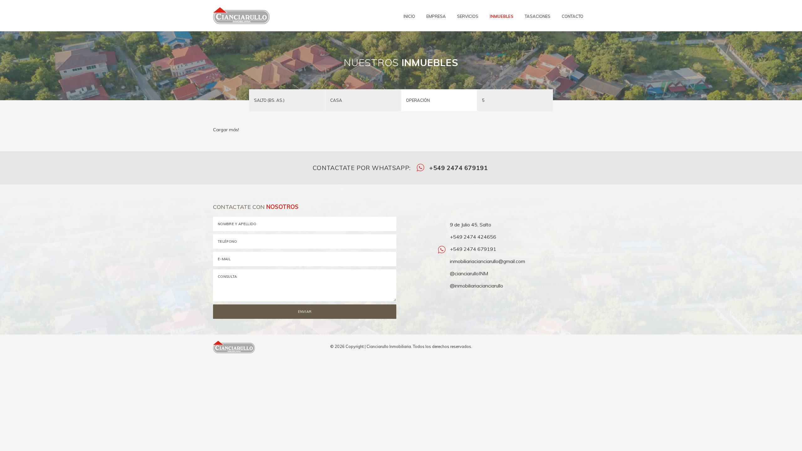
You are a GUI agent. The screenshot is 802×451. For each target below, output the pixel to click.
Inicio (409, 16)
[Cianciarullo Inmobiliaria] (239, 15)
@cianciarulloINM (468, 273)
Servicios (467, 16)
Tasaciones (537, 16)
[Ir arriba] (586, 347)
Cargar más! (226, 129)
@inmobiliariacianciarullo (476, 286)
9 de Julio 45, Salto (470, 224)
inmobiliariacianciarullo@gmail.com (487, 261)
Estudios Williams (791, 354)
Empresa (436, 16)
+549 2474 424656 (472, 237)
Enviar (305, 311)
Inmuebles (501, 16)
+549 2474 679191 (457, 168)
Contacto (572, 16)
